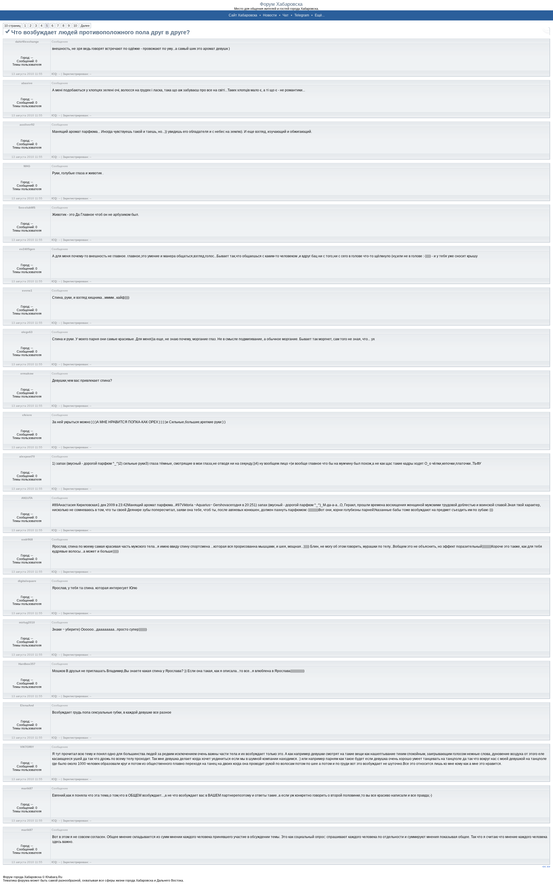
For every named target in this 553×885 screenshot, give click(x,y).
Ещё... (320, 15)
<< (544, 866)
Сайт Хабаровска (243, 15)
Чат (286, 15)
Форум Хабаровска (281, 4)
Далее (85, 25)
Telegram (301, 15)
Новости (270, 15)
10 (75, 25)
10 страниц (12, 25)
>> (548, 866)
